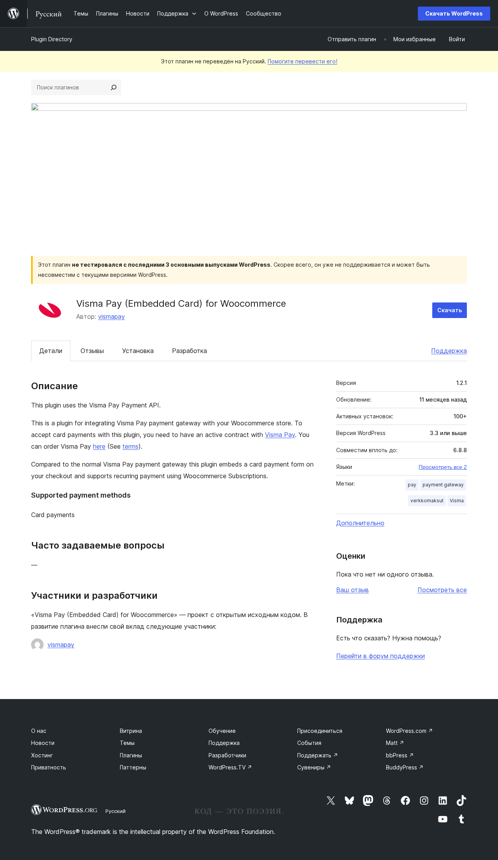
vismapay (111, 316)
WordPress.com (409, 730)
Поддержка (449, 351)
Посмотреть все (442, 590)
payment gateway (443, 485)
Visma (457, 500)
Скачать (449, 310)
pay (412, 485)
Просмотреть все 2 (443, 467)
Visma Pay (280, 435)
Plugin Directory (51, 39)
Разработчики (227, 755)
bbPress (400, 755)
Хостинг (42, 755)
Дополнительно (360, 523)
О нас (38, 730)
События (309, 742)
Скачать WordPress (454, 13)
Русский (115, 811)
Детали (50, 351)
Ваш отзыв (352, 590)
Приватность (48, 767)
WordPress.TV (230, 767)
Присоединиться (319, 730)
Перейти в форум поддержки (380, 656)
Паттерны (133, 767)
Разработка (189, 351)
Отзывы (92, 351)
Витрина (131, 730)
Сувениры (314, 767)
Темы (127, 742)
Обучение (222, 730)
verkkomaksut (427, 500)
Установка (138, 351)
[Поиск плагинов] (113, 87)
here (99, 446)
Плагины (131, 755)
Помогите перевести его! (302, 61)
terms (131, 446)
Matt (395, 742)
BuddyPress (405, 767)
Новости (42, 742)
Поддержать (317, 755)
